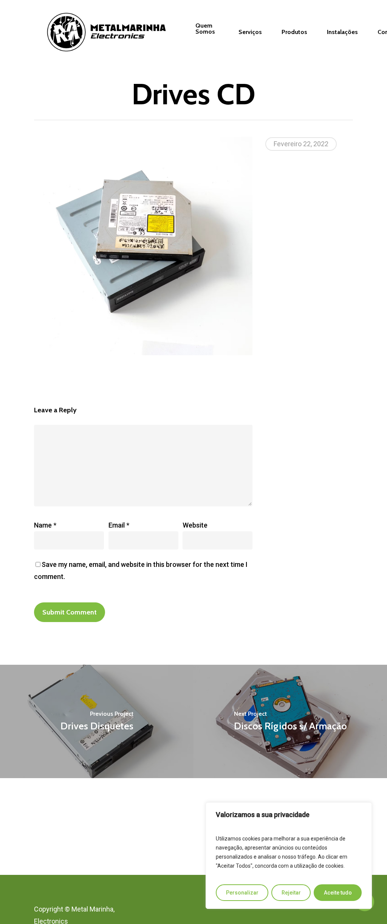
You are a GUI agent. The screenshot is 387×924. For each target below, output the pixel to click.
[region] (289, 855)
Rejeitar (291, 893)
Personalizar (242, 893)
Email (118, 525)
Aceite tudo (338, 893)
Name (45, 525)
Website (195, 525)
